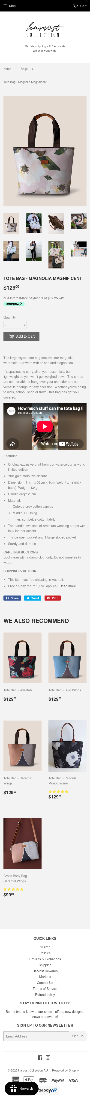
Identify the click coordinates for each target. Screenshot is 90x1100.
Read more (68, 586)
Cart (83, 5)
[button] (58, 791)
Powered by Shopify (65, 1070)
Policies (45, 953)
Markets (45, 976)
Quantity (9, 317)
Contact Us (45, 982)
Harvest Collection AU (33, 1070)
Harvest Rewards (45, 971)
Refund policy (45, 994)
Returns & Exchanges (45, 959)
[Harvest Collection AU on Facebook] (40, 1058)
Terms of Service (45, 988)
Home (7, 68)
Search (45, 947)
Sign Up (78, 1036)
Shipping (45, 965)
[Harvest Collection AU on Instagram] (48, 1058)
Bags (24, 68)
